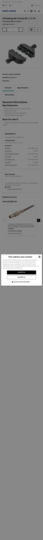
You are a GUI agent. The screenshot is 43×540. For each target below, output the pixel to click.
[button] (21, 282)
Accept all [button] (21, 272)
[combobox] (39, 257)
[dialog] (21, 270)
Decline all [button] (21, 277)
